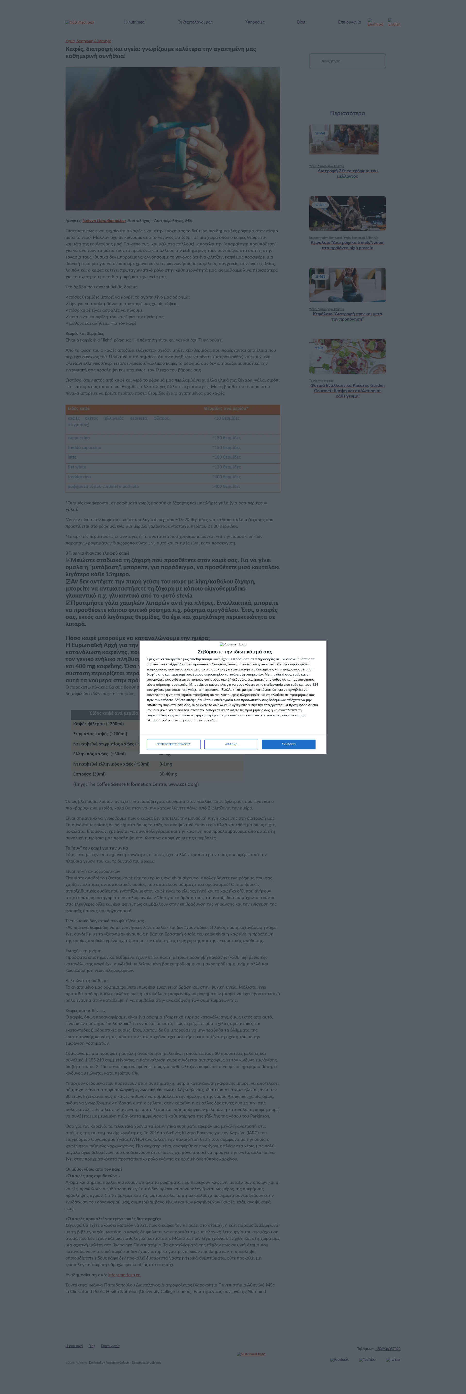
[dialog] (233, 697)
